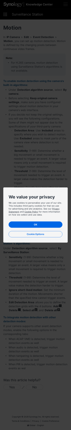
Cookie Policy (31, 211)
